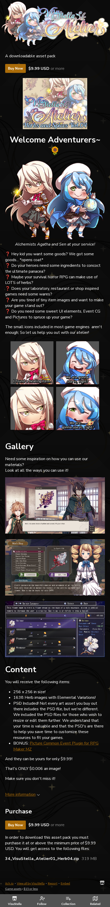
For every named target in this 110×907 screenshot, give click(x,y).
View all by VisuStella (31, 883)
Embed (65, 883)
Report (52, 883)
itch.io (9, 883)
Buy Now (15, 68)
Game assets (13, 889)
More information (20, 794)
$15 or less (31, 889)
